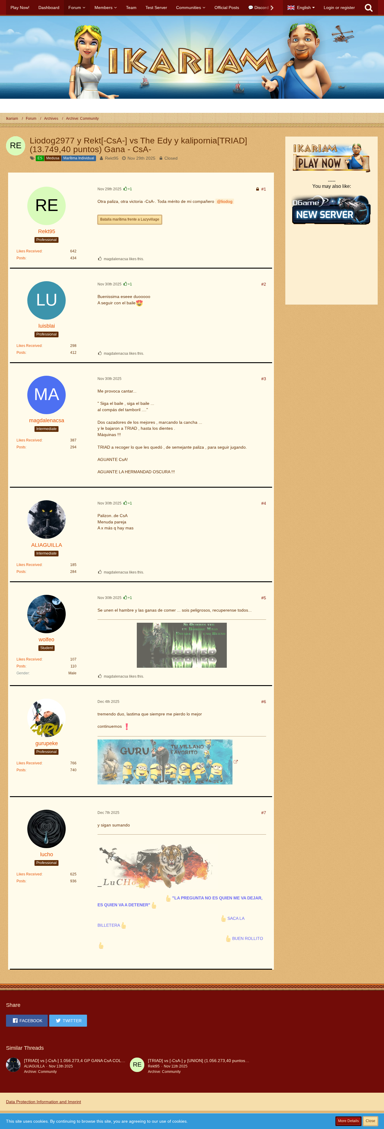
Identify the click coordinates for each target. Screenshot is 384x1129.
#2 (263, 284)
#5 (263, 597)
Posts (21, 258)
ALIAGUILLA (34, 1066)
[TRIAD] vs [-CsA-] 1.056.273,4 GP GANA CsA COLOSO (77, 1060)
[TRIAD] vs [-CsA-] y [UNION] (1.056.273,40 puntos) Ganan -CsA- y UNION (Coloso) (228, 1060)
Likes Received (29, 251)
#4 (263, 503)
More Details (348, 1121)
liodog (226, 201)
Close (370, 1121)
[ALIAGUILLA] (13, 1066)
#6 (263, 701)
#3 (263, 378)
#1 (263, 189)
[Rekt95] (137, 1066)
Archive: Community (40, 1072)
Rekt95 (111, 158)
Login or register (339, 7)
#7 (263, 812)
